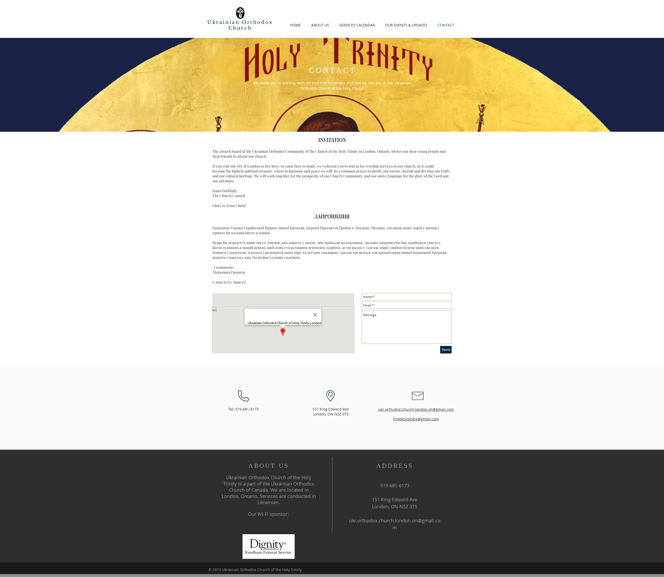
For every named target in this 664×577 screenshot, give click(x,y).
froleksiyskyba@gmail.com (416, 418)
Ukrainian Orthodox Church (240, 25)
